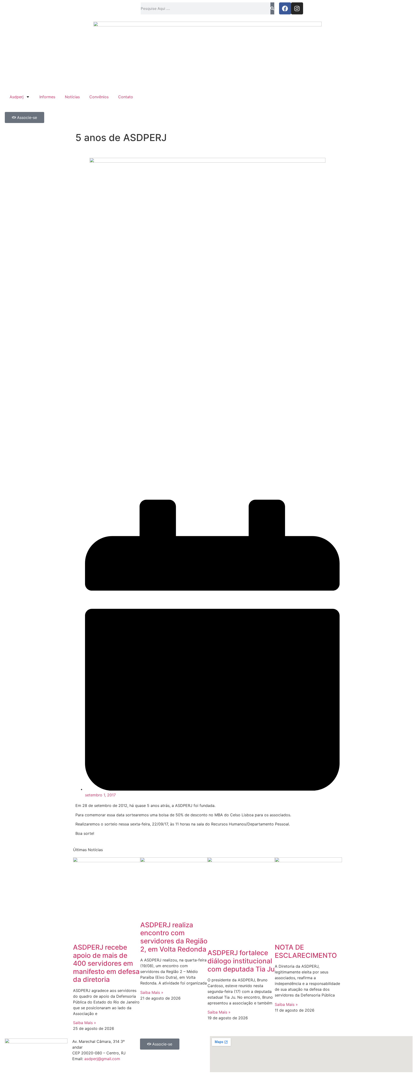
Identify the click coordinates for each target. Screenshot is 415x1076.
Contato (125, 96)
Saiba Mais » (84, 1022)
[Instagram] (297, 8)
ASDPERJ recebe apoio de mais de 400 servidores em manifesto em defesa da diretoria (106, 963)
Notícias (72, 96)
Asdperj (17, 96)
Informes (47, 96)
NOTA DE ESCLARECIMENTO (306, 951)
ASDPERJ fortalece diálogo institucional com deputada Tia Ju (241, 961)
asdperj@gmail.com (102, 1058)
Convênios (99, 96)
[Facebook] (285, 8)
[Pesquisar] (272, 8)
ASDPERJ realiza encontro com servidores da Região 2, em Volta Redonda (174, 937)
